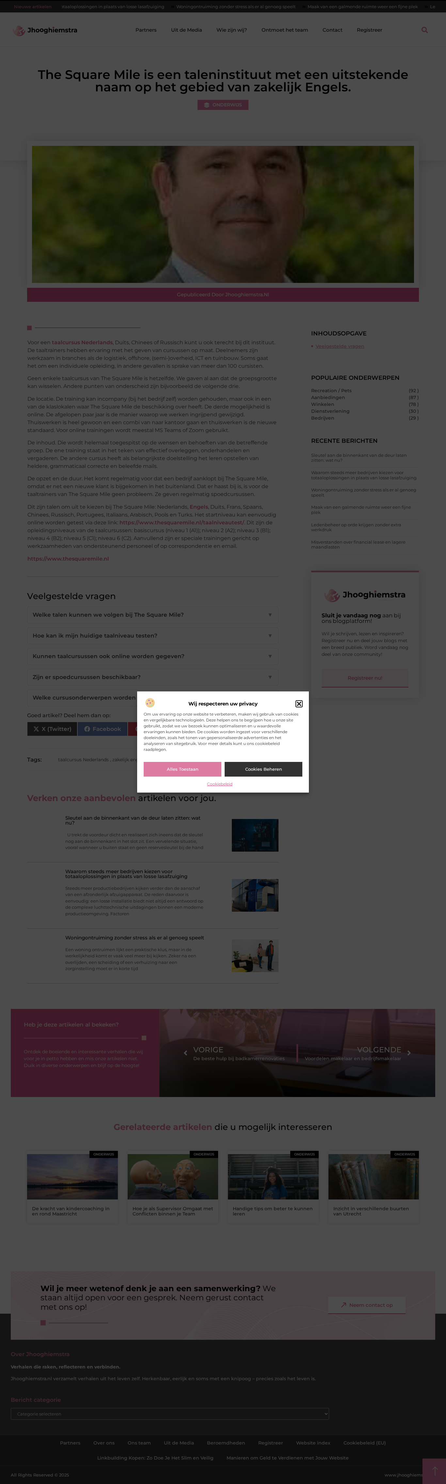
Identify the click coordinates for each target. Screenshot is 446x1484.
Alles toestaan (183, 769)
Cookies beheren (263, 769)
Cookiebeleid (219, 783)
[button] (299, 704)
